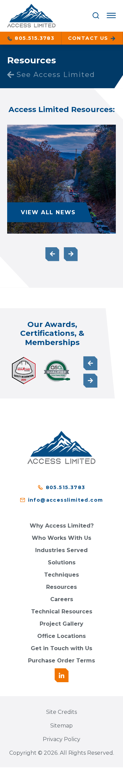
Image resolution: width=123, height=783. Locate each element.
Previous (52, 254)
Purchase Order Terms (61, 660)
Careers (61, 599)
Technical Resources (61, 611)
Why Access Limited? (62, 525)
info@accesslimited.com (65, 500)
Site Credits (61, 712)
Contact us (89, 38)
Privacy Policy (61, 739)
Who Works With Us (61, 538)
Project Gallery (61, 624)
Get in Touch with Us (61, 648)
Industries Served (61, 550)
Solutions (62, 562)
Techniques (61, 574)
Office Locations (61, 636)
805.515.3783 (33, 38)
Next (71, 254)
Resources (61, 587)
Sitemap (61, 725)
